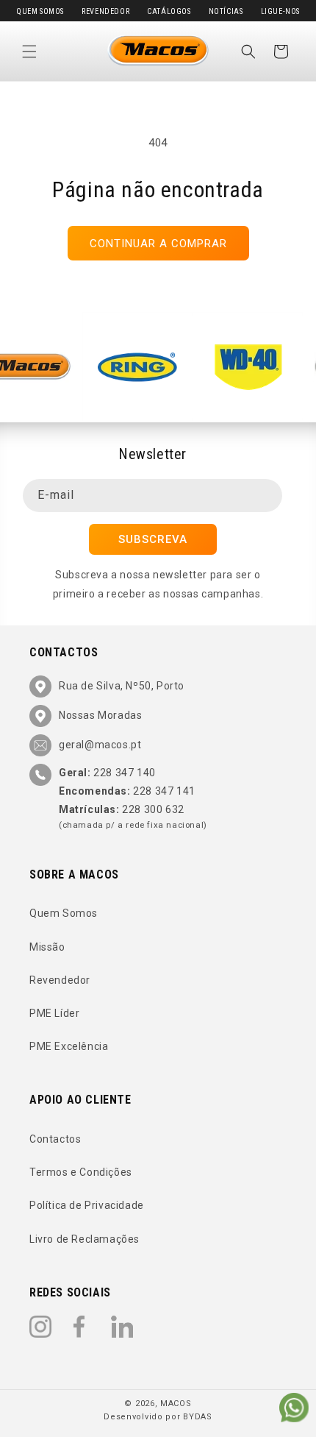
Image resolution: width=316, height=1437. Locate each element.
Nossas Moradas (100, 715)
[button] (29, 51)
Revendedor (105, 11)
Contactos (55, 1139)
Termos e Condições (80, 1172)
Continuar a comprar (158, 243)
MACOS (176, 1403)
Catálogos (168, 11)
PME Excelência (68, 1046)
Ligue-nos (280, 11)
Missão (47, 947)
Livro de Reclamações (84, 1239)
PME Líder (54, 1013)
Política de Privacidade (86, 1205)
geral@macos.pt (100, 745)
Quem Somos (40, 11)
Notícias (226, 11)
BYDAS (197, 1417)
